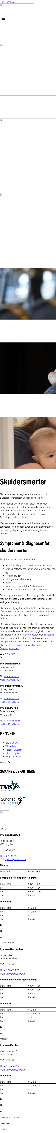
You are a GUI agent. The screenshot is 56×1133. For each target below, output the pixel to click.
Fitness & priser (13, 753)
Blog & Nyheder (13, 756)
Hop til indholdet (8, 1)
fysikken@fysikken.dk (10, 679)
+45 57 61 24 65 (8, 654)
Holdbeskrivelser (13, 749)
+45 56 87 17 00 (11, 698)
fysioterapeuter (30, 634)
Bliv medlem (11, 742)
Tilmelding (10, 746)
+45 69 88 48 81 (12, 720)
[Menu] (3, 18)
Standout (16, 1117)
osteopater (49, 634)
